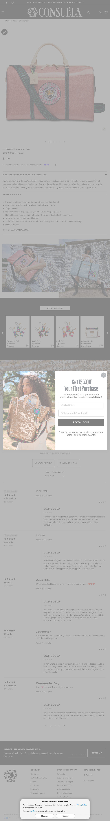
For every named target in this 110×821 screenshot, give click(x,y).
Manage (44, 816)
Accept (65, 816)
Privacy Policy (82, 805)
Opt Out (32, 811)
